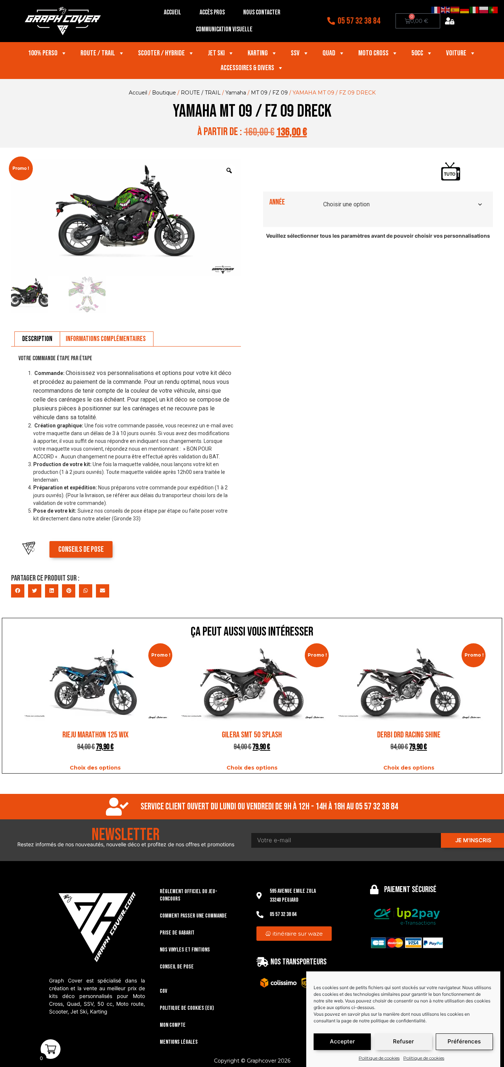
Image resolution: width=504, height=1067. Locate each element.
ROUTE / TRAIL (201, 92)
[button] (17, 591)
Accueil (172, 12)
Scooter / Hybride (161, 53)
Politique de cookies (379, 1058)
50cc (417, 53)
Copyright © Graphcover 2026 (252, 1060)
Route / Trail (97, 53)
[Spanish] (455, 9)
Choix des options (95, 767)
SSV (295, 53)
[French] (436, 9)
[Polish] (484, 9)
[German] (465, 9)
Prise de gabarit (177, 932)
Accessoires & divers (247, 67)
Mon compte (173, 1025)
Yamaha (235, 92)
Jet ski (216, 53)
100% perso (43, 53)
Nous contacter (261, 12)
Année (277, 202)
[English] (446, 9)
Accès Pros (212, 12)
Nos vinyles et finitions (185, 949)
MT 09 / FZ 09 (269, 92)
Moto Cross (373, 53)
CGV (163, 991)
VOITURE (456, 53)
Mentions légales (179, 1042)
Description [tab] (37, 338)
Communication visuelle (224, 29)
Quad (328, 53)
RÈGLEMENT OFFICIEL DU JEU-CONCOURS (188, 895)
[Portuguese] (493, 9)
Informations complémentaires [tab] (106, 338)
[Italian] (474, 9)
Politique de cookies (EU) (187, 1008)
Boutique (164, 92)
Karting (258, 53)
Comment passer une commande (193, 915)
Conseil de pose (177, 966)
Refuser (403, 1041)
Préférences (464, 1041)
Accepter (342, 1041)
